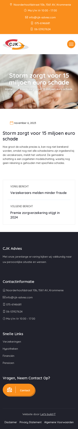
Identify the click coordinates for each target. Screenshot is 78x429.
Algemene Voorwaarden (59, 422)
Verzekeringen (12, 341)
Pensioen (8, 363)
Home (9, 89)
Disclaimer (11, 422)
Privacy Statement (31, 422)
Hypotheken (10, 348)
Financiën (8, 356)
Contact (24, 390)
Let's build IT (48, 414)
